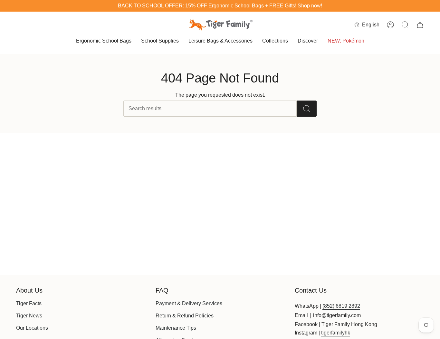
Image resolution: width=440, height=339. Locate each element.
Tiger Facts (29, 303)
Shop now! (310, 5)
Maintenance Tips (176, 328)
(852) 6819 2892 (341, 306)
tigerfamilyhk (335, 332)
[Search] (307, 109)
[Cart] (420, 24)
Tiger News (29, 315)
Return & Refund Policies (185, 315)
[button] (103, 41)
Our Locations (32, 328)
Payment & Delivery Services (189, 303)
